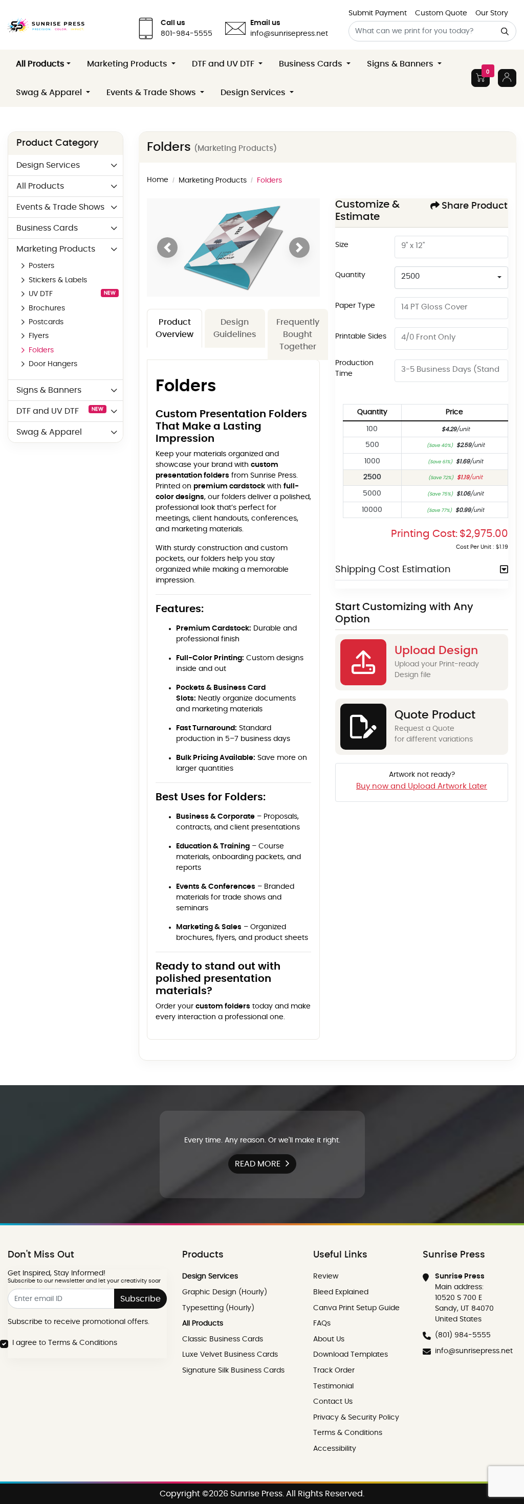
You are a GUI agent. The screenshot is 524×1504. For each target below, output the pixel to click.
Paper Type (355, 305)
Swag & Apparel (49, 432)
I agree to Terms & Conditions (64, 1342)
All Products (40, 186)
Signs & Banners (48, 390)
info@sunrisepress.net (474, 1351)
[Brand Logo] (46, 24)
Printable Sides (360, 336)
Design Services (48, 165)
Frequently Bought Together (297, 334)
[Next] (299, 247)
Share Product (475, 206)
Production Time (354, 368)
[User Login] (507, 78)
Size (341, 245)
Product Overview (174, 328)
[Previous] (167, 247)
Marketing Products (55, 249)
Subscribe (140, 1299)
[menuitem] (43, 64)
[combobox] (451, 277)
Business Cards (47, 228)
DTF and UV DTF (59, 411)
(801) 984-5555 (463, 1335)
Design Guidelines (234, 328)
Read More (257, 1164)
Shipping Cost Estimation (393, 569)
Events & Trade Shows (60, 207)
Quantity (350, 275)
